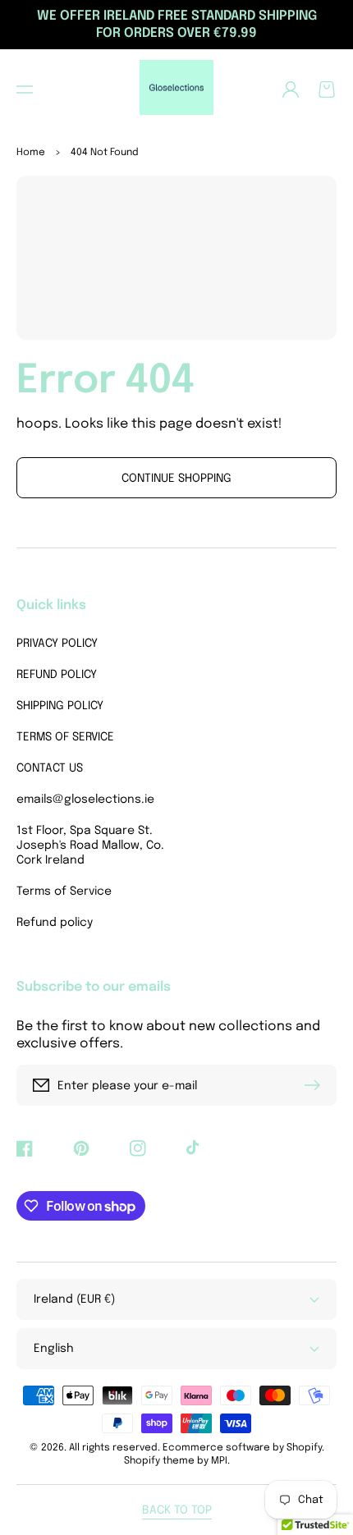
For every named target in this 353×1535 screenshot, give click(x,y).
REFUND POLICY (56, 674)
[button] (25, 89)
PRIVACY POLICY (57, 643)
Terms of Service (64, 891)
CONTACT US (49, 768)
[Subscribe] (316, 1085)
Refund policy (54, 922)
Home (30, 153)
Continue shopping (176, 478)
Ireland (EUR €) (74, 1299)
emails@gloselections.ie (85, 799)
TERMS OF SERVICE (65, 737)
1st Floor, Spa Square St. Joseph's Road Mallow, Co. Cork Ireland (90, 845)
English (54, 1348)
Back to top (177, 1510)
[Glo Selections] (177, 89)
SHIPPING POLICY (59, 706)
